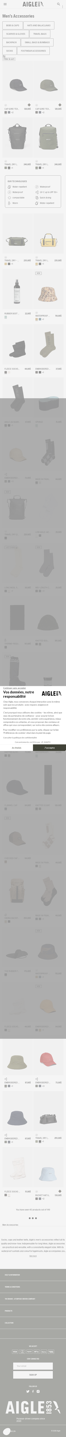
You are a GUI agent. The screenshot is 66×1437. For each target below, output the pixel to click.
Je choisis (16, 747)
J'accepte (50, 747)
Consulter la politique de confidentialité (20, 737)
